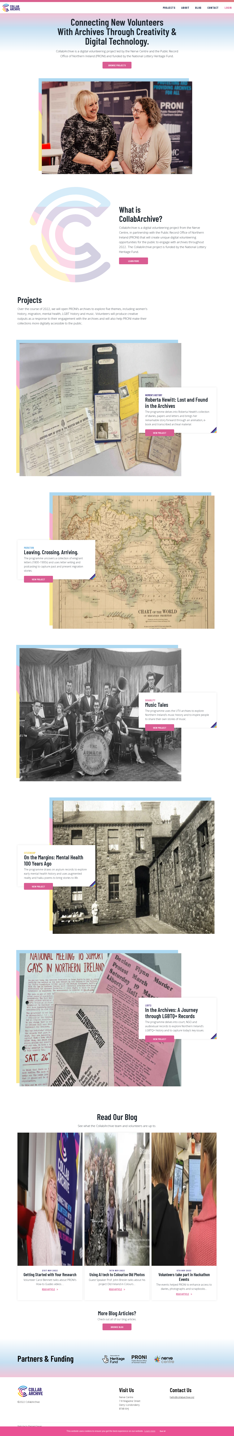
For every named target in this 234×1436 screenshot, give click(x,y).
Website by (29, 1426)
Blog (198, 7)
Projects (169, 7)
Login (228, 7)
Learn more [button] (149, 1431)
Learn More (133, 261)
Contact (213, 7)
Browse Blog (117, 1327)
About (185, 7)
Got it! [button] (163, 1431)
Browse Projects (117, 65)
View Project (159, 432)
